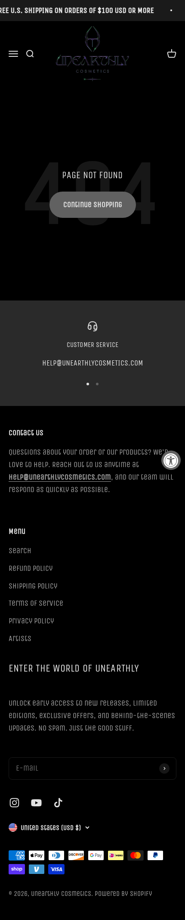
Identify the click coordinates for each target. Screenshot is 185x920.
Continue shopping (92, 204)
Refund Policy (30, 568)
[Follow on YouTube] (36, 802)
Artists (20, 638)
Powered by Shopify (123, 893)
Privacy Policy (31, 621)
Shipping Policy (33, 586)
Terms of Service (36, 603)
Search (20, 550)
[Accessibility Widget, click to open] (171, 460)
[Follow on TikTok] (58, 802)
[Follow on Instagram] (14, 802)
